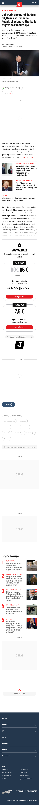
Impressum (5, 769)
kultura (5, 743)
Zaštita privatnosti (7, 772)
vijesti (4, 718)
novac (5, 737)
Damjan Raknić (9, 44)
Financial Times (27, 157)
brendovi (6, 756)
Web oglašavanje (6, 776)
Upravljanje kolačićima (26, 779)
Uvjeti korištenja (24, 769)
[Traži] (36, 2)
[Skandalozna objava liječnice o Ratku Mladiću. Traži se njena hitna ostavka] (32, 609)
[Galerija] (19, 63)
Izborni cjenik (23, 772)
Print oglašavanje (24, 776)
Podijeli (6, 93)
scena (5, 749)
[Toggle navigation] (3, 2)
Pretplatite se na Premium (26, 791)
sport (4, 724)
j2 (3, 731)
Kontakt (4, 779)
